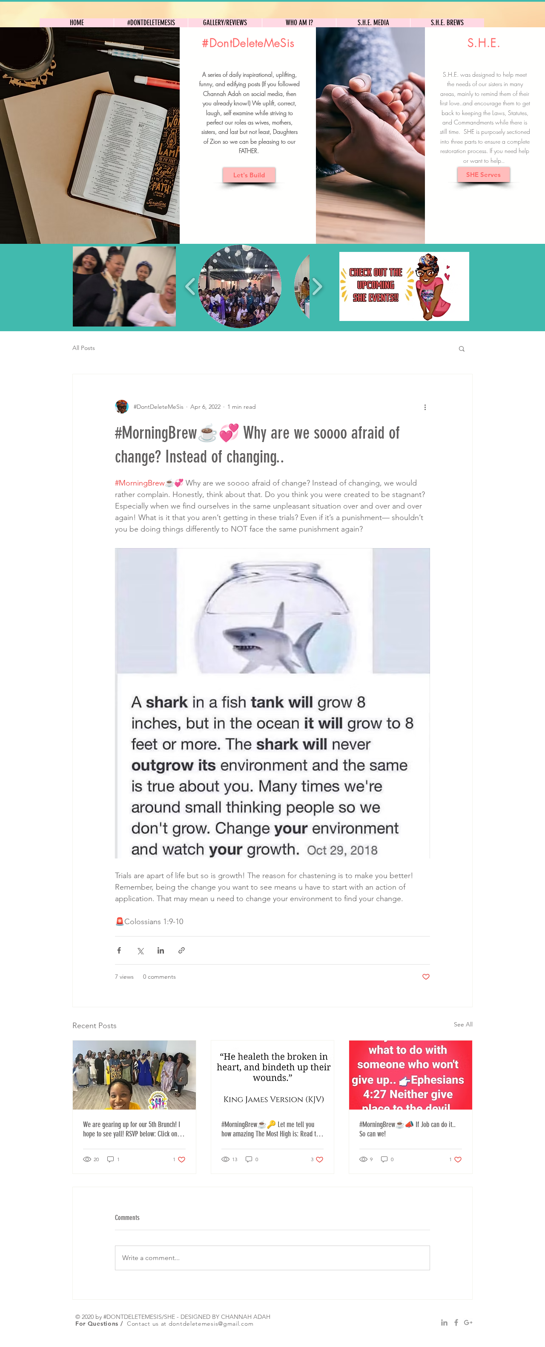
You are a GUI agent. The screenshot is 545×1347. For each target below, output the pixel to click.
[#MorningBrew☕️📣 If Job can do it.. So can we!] (410, 1075)
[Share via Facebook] (119, 950)
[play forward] (317, 286)
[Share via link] (182, 950)
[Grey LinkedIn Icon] (444, 1322)
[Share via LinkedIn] (161, 950)
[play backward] (190, 286)
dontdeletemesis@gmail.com (211, 1323)
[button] (124, 286)
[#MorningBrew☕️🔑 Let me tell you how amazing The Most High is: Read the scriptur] (272, 1075)
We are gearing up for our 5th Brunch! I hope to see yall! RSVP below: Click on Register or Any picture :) (131, 1129)
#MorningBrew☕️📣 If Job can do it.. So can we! (407, 1129)
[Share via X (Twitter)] (140, 950)
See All (463, 1024)
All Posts (83, 348)
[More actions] (425, 407)
